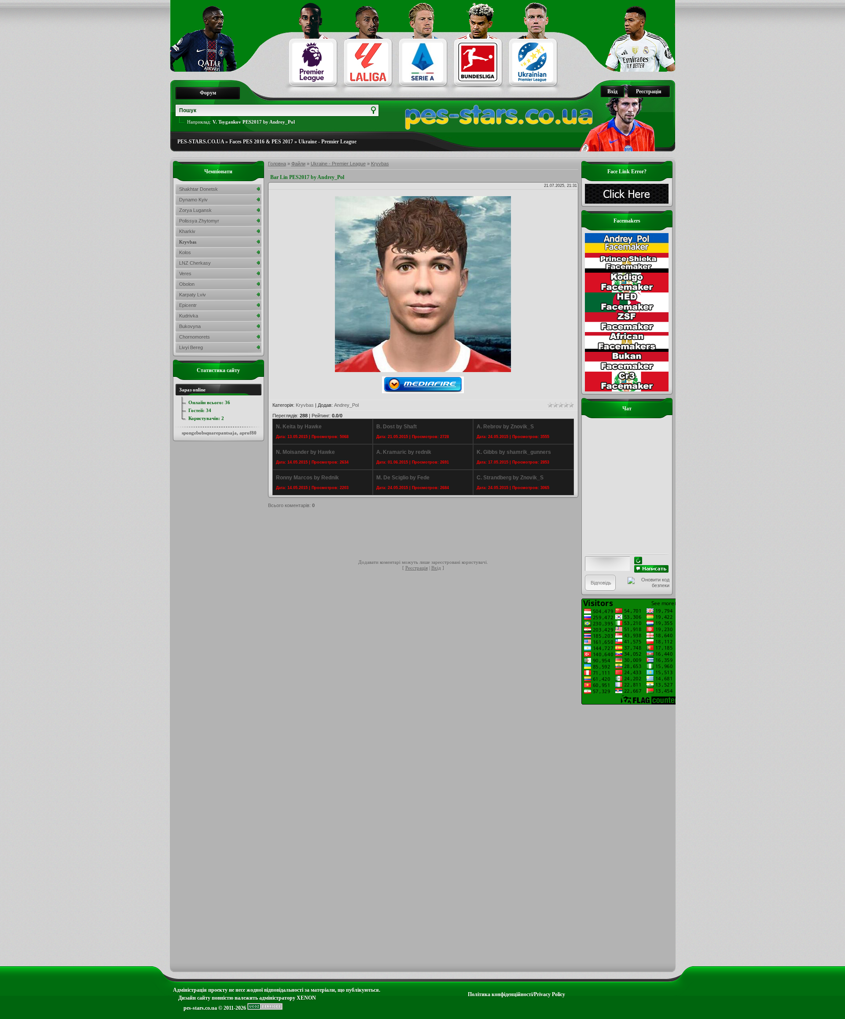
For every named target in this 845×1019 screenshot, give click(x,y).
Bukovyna (190, 326)
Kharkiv (187, 231)
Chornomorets (194, 337)
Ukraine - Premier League (327, 142)
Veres (185, 273)
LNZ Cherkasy (195, 263)
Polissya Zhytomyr (199, 220)
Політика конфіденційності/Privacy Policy (516, 994)
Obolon (187, 284)
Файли (298, 163)
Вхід (612, 91)
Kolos (185, 252)
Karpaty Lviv (192, 294)
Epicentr (188, 305)
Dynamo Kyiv (193, 199)
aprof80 (248, 432)
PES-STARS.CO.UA (200, 142)
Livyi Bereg (191, 347)
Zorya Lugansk (195, 210)
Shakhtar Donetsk (198, 189)
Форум (208, 93)
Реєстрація (648, 91)
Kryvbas (380, 163)
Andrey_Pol (346, 405)
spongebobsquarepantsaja (209, 432)
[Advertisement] (428, 535)
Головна (277, 163)
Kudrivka (188, 315)
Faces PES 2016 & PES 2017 (261, 142)
